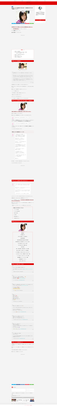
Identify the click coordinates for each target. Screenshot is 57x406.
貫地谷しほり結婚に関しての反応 (18, 56)
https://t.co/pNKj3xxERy (22, 278)
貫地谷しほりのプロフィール (18, 55)
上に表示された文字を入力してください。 (16, 395)
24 (23, 338)
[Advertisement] (23, 42)
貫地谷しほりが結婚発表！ (17, 51)
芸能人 (12, 6)
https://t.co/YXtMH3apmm (24, 285)
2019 (22, 319)
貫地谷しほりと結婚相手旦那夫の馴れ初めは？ (20, 54)
